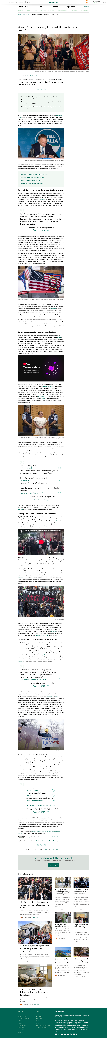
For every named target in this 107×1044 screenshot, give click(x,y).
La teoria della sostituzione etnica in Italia (32, 183)
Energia (35, 10)
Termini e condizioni (42, 1027)
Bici (74, 977)
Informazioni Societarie (43, 1025)
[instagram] (71, 1034)
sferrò (30, 448)
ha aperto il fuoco (48, 386)
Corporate (21, 1027)
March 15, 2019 (38, 499)
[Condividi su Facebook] (38, 89)
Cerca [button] (28, 2)
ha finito (53, 631)
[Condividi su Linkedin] (44, 89)
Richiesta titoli (22, 1025)
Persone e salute (85, 10)
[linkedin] (74, 1034)
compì (59, 337)
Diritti (28, 10)
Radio (41, 7)
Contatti (38, 1014)
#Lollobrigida (32, 790)
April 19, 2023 (39, 230)
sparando (20, 509)
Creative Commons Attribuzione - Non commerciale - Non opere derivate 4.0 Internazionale (41, 837)
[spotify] (65, 1034)
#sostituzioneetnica (35, 800)
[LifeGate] (53, 2)
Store (12, 2)
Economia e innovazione (47, 10)
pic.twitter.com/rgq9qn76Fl (32, 493)
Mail (37, 1021)
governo (59, 841)
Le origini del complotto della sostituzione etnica (34, 174)
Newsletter (21, 2)
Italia (36, 841)
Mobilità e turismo (62, 10)
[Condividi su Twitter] (41, 89)
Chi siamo (39, 1016)
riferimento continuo (23, 577)
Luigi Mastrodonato (32, 76)
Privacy (38, 1023)
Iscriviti (52, 865)
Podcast (55, 7)
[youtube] (68, 1034)
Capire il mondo (24, 7)
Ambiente (20, 10)
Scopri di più (56, 850)
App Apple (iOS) (22, 1016)
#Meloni (30, 795)
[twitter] (59, 1034)
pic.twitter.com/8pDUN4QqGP (33, 680)
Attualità (20, 1012)
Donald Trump (53, 841)
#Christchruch (26, 468)
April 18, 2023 (39, 812)
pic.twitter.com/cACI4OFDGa (39, 805)
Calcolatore (21, 1030)
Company (38, 1012)
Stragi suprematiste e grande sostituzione (32, 177)
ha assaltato (41, 396)
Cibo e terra (74, 10)
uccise (43, 398)
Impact (86, 7)
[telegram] (77, 1034)
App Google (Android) (24, 1018)
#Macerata (25, 480)
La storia (39, 1018)
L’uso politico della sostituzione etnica (31, 180)
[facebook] (56, 1034)
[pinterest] (62, 1034)
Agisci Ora (71, 7)
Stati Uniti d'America (43, 841)
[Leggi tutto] (88, 874)
